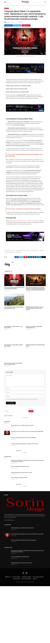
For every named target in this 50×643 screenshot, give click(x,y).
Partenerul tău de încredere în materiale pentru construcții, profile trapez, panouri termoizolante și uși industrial (27, 461)
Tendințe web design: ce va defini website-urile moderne (22, 425)
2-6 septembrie (8, 250)
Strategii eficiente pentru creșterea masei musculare (21, 472)
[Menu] (5, 2)
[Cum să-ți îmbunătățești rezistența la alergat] (7, 468)
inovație (28, 250)
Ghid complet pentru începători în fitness (19, 477)
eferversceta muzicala (20, 250)
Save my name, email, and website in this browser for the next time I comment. (22, 399)
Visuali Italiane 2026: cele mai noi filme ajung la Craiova (35, 345)
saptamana (42, 250)
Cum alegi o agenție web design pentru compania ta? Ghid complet (24, 443)
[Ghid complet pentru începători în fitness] (7, 479)
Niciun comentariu (20, 22)
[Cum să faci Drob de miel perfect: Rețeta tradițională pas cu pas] (36, 319)
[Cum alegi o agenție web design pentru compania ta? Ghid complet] (7, 445)
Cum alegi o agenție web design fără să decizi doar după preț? (23, 437)
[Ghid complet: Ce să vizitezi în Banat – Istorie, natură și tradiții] (14, 319)
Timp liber (6, 8)
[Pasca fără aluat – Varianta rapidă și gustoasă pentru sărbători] (14, 337)
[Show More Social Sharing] (32, 25)
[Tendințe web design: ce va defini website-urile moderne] (7, 427)
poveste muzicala (34, 250)
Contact (35, 578)
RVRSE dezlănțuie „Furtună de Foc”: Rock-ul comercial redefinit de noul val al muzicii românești (34, 308)
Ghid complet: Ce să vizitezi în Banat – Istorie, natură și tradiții (13, 327)
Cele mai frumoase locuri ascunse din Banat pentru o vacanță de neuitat (13, 364)
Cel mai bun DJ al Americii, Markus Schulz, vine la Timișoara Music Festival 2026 (14, 288)
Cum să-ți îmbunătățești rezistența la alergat (20, 466)
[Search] (45, 2)
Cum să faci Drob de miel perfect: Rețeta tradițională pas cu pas (34, 327)
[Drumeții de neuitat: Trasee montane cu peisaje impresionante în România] (14, 300)
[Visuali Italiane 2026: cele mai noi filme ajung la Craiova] (36, 337)
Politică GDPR (16, 578)
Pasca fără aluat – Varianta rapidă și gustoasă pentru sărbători (13, 345)
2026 (14, 250)
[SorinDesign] (25, 2)
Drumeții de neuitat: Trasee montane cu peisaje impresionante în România (13, 308)
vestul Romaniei (18, 252)
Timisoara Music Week (9, 252)
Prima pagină (6, 5)
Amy (9, 22)
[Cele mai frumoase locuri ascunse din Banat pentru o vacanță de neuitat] (14, 356)
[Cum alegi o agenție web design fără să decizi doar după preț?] (7, 439)
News (11, 5)
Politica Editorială (26, 578)
